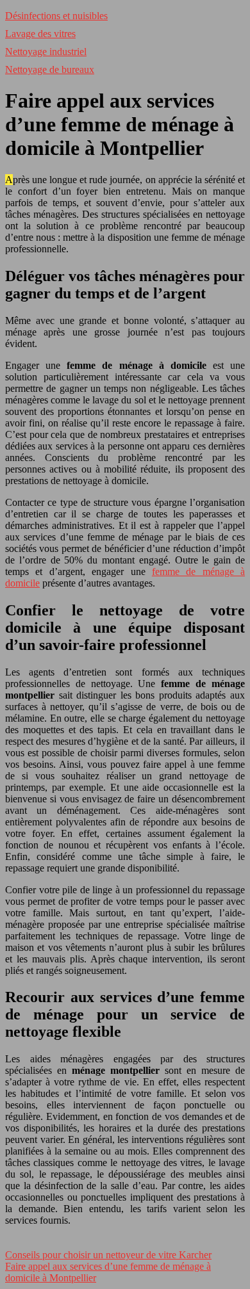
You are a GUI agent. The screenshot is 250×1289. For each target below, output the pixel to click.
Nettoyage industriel (46, 51)
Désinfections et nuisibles (56, 15)
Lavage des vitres (40, 33)
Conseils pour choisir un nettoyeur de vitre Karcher (108, 1254)
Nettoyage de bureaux (49, 69)
